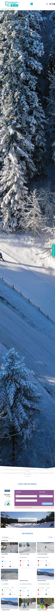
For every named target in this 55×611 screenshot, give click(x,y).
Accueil (2, 9)
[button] (54, 4)
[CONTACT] (53, 250)
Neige (8, 9)
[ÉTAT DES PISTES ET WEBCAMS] (53, 255)
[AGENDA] (53, 245)
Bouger (5, 9)
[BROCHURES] (53, 248)
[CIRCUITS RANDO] (53, 253)
